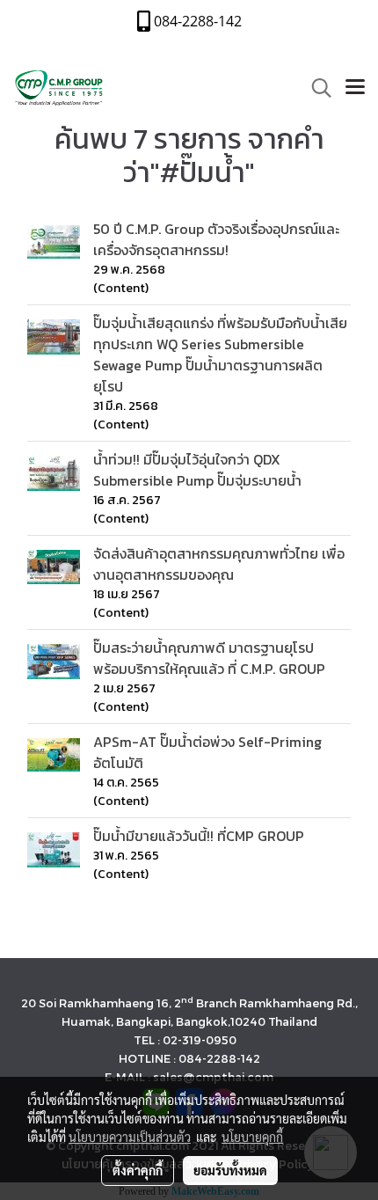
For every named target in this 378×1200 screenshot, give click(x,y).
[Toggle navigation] (355, 88)
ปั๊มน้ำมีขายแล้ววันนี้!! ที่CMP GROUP (198, 835)
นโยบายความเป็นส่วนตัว (130, 1137)
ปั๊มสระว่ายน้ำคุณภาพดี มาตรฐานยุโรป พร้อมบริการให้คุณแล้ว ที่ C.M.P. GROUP (209, 658)
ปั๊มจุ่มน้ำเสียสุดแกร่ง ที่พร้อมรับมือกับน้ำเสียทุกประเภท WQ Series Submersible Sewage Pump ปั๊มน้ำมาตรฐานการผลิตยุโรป (220, 354)
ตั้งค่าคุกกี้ (138, 1170)
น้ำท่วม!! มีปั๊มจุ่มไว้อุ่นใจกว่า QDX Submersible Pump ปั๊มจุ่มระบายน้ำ (197, 470)
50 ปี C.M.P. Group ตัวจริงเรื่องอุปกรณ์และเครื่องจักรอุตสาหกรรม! (216, 239)
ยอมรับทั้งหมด (230, 1170)
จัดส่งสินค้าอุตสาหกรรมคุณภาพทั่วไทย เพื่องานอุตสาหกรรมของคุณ (219, 564)
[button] (315, 88)
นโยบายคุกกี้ (252, 1137)
